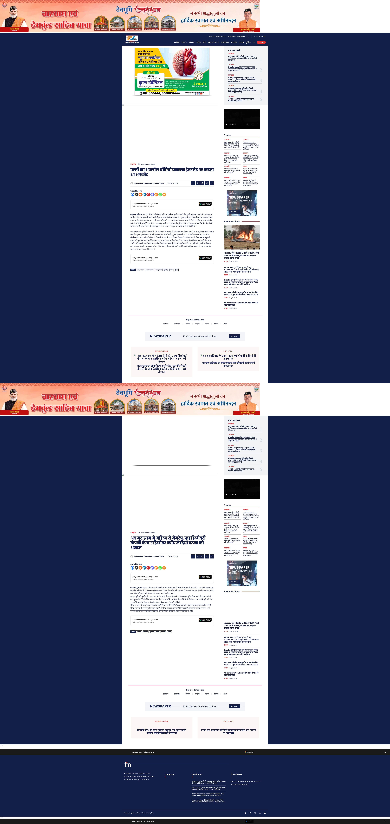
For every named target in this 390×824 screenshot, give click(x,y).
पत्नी (171, 270)
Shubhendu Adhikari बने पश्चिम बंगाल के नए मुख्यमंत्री (241, 304)
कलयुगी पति (159, 270)
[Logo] (127, 764)
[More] (164, 194)
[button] (247, 36)
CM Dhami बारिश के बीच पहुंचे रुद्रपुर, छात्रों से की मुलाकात (241, 100)
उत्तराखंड (231, 54)
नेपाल (245, 166)
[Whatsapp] (160, 194)
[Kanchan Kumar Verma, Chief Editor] (132, 183)
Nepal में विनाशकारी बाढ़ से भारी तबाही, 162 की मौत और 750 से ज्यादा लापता (250, 171)
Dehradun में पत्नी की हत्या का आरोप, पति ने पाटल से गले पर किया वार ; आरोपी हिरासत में (242, 58)
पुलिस (176, 270)
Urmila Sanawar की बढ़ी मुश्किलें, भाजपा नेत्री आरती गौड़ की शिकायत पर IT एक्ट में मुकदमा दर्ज (242, 90)
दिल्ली (226, 275)
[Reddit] (140, 194)
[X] (259, 36)
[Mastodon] (152, 194)
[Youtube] (264, 36)
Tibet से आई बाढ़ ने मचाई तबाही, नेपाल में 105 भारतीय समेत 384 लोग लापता (250, 182)
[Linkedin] (144, 194)
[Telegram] (202, 183)
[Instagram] (257, 36)
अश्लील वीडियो (149, 270)
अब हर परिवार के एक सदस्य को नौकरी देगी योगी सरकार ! (228, 365)
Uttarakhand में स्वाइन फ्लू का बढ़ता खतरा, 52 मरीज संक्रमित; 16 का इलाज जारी (232, 182)
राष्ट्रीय (133, 164)
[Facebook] (255, 36)
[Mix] (156, 194)
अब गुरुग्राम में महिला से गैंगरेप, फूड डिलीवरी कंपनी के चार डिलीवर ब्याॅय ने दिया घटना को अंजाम (161, 369)
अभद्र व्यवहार (140, 270)
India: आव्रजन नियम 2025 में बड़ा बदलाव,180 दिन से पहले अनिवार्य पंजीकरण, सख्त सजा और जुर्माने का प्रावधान (241, 269)
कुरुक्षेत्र (166, 270)
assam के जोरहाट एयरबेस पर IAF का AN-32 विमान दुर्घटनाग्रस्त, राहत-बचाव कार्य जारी (241, 255)
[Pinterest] (148, 194)
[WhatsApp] (262, 36)
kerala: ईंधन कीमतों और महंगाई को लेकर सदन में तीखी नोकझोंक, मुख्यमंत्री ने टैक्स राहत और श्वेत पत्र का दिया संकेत (241, 282)
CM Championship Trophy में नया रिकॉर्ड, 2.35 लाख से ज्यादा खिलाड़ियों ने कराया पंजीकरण (241, 79)
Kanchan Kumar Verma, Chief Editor (150, 183)
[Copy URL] (212, 183)
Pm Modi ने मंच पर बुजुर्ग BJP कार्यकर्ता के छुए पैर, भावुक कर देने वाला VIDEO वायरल (241, 293)
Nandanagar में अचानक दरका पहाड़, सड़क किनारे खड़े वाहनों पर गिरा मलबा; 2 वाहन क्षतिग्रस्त (242, 69)
